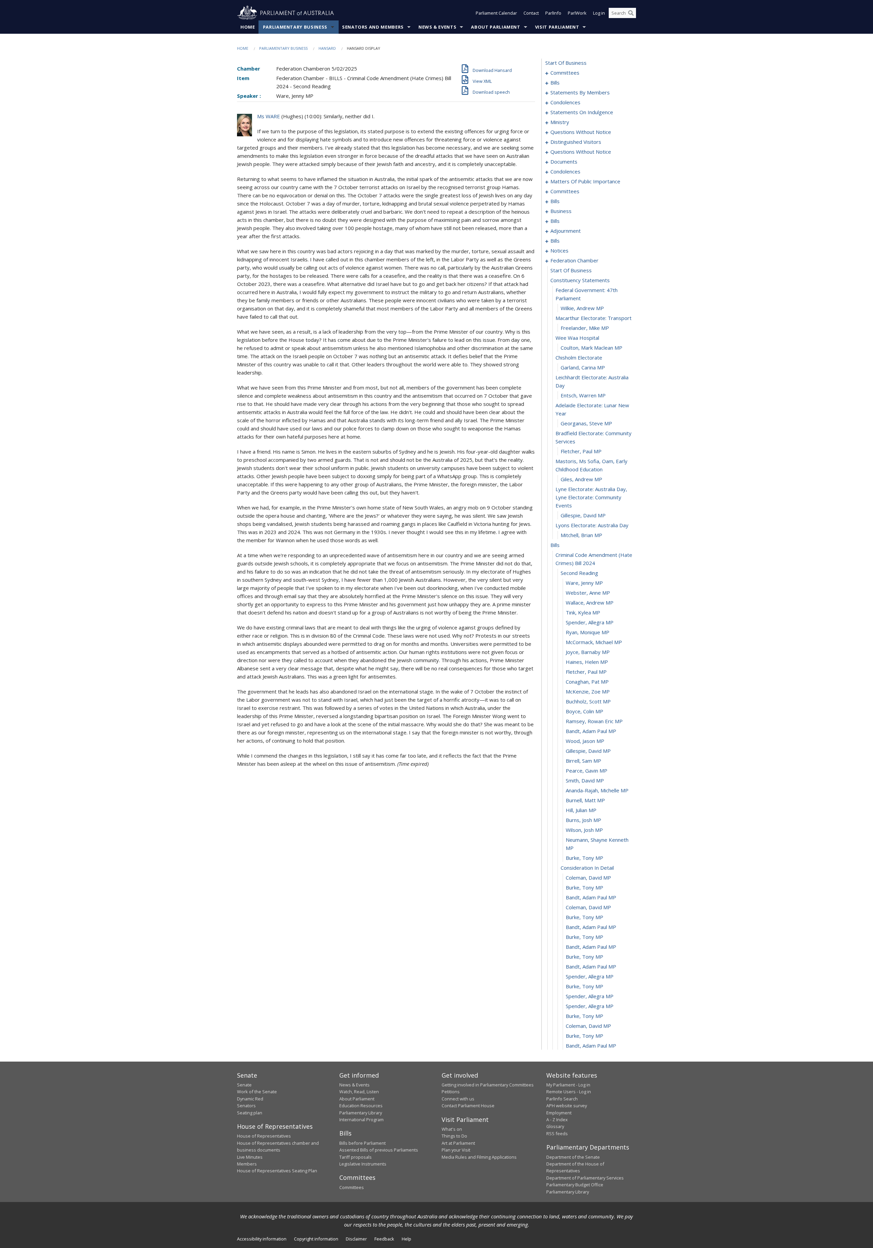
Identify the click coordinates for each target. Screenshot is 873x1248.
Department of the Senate (573, 1157)
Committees (351, 1187)
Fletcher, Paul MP (581, 451)
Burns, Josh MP (583, 820)
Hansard (327, 48)
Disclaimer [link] (356, 1239)
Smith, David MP (585, 780)
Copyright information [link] (316, 1239)
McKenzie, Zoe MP (588, 691)
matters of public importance (585, 181)
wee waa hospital (577, 337)
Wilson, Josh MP (584, 829)
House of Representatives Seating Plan (277, 1171)
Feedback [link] (384, 1239)
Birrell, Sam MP (583, 760)
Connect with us (458, 1099)
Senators (246, 1105)
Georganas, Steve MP (586, 423)
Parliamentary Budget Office (574, 1185)
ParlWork (577, 13)
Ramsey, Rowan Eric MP (594, 721)
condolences (565, 102)
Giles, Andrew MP (581, 479)
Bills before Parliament (362, 1143)
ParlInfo (553, 13)
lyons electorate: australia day (592, 525)
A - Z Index (557, 1119)
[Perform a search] (631, 13)
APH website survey (566, 1105)
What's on (452, 1129)
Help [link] (406, 1239)
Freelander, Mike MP (585, 327)
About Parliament (495, 27)
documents (563, 161)
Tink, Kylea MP (583, 612)
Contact (531, 13)
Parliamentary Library (360, 1113)
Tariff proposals (355, 1157)
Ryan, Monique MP (587, 632)
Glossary (555, 1126)
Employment (559, 1113)
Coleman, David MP (588, 877)
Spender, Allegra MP (589, 622)
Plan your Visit (456, 1150)
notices (559, 250)
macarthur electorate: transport (594, 318)
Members (247, 1164)
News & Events (437, 27)
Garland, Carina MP (583, 367)
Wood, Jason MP (585, 740)
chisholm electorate (579, 357)
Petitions (451, 1092)
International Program (361, 1119)
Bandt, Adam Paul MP (591, 731)
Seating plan (249, 1113)
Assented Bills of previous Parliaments (378, 1150)
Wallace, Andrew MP (589, 602)
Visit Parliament (557, 27)
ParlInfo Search (562, 1099)
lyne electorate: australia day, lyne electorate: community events (591, 497)
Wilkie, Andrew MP (582, 308)
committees (564, 72)
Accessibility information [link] (261, 1239)
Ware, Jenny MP (584, 582)
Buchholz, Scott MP (588, 701)
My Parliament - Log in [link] (568, 1085)
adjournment (565, 230)
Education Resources (361, 1105)
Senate (244, 1085)
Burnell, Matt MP (585, 800)
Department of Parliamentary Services (585, 1178)
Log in (599, 13)
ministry (559, 122)
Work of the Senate (257, 1092)
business (561, 211)
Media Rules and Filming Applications (479, 1157)
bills (555, 82)
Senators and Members (373, 27)
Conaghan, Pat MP (587, 681)
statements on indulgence (581, 112)
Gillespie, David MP (583, 515)
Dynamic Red (250, 1099)
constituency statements (580, 280)
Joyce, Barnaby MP (588, 652)
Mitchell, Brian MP (581, 535)
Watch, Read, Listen (359, 1092)
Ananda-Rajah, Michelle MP (597, 790)
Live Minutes (250, 1157)
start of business (566, 62)
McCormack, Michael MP (594, 642)
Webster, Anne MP (588, 592)
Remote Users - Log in (568, 1092)
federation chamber (574, 260)
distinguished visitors (575, 141)
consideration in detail (587, 867)
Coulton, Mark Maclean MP (591, 347)
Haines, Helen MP (587, 661)
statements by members (580, 92)
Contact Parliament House (468, 1105)
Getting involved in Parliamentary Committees (488, 1085)
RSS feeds (557, 1133)
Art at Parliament (458, 1143)
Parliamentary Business (295, 27)
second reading (579, 572)
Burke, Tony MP (584, 857)
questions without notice (580, 131)
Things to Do (454, 1136)
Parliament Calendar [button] (496, 13)
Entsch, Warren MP (583, 395)
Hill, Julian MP (581, 810)
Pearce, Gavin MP (586, 770)
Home (247, 27)
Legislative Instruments (362, 1164)
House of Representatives (264, 1136)
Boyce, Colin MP (584, 711)
